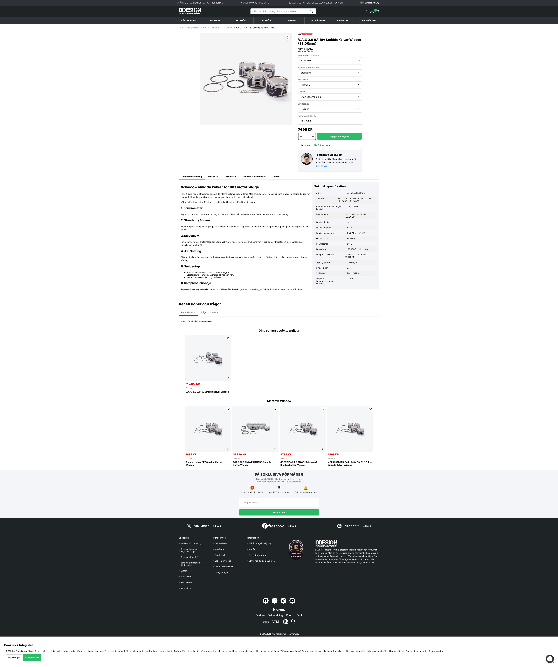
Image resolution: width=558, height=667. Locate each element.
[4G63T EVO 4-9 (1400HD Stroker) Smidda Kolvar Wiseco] (303, 429)
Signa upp (279, 512)
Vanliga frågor (221, 572)
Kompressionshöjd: (307, 116)
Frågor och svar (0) (210, 312)
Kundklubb (220, 549)
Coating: (302, 91)
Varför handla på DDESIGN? (262, 561)
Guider (184, 570)
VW (204, 27)
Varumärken (368, 20)
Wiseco (189, 388)
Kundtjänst (220, 555)
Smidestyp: (303, 104)
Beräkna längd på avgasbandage (189, 550)
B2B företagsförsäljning (260, 543)
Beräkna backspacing (191, 543)
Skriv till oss (321, 166)
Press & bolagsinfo (257, 555)
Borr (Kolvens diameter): (309, 55)
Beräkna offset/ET (189, 557)
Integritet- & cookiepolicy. (431, 651)
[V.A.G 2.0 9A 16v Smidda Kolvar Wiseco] (208, 358)
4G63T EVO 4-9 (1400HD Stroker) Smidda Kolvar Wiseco (298, 463)
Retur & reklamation (224, 566)
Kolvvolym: (303, 79)
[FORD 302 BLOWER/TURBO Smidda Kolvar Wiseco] (255, 429)
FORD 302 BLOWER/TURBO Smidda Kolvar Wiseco (252, 463)
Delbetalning (221, 543)
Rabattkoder (187, 582)
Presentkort (186, 576)
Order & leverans (223, 561)
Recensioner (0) (188, 312)
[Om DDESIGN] (296, 550)
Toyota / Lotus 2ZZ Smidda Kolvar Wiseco (204, 463)
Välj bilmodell (189, 20)
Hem (181, 27)
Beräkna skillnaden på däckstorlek (191, 563)
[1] (246, 79)
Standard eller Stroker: (309, 67)
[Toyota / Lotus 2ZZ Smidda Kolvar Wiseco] (208, 429)
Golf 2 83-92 (216, 27)
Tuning (229, 27)
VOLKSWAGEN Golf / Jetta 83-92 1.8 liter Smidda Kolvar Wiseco (350, 463)
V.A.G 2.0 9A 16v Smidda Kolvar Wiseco (255, 27)
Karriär (252, 549)
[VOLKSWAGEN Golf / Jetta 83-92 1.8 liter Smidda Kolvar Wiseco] (350, 429)
